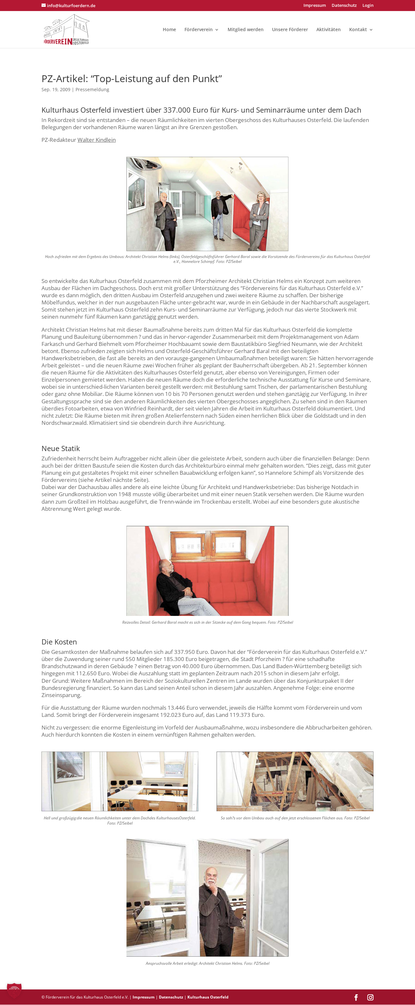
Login (368, 5)
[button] (14, 990)
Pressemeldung (92, 89)
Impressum (314, 5)
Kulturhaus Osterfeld (208, 997)
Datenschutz (344, 5)
